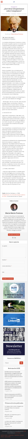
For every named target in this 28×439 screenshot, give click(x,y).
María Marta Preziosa (17, 34)
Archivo (2, 436)
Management (14, 7)
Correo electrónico (7, 266)
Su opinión (4, 246)
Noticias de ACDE (14, 368)
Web (3, 272)
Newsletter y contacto (19, 435)
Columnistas (11, 435)
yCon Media (17, 432)
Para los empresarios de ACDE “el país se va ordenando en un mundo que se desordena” (13, 396)
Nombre (4, 260)
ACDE (25, 431)
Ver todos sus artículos (14, 234)
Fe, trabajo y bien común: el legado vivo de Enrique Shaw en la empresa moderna (14, 408)
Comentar (13, 13)
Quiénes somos (4, 435)
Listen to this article (8, 37)
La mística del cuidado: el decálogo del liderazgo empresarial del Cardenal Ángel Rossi (14, 423)
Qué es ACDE (7, 436)
